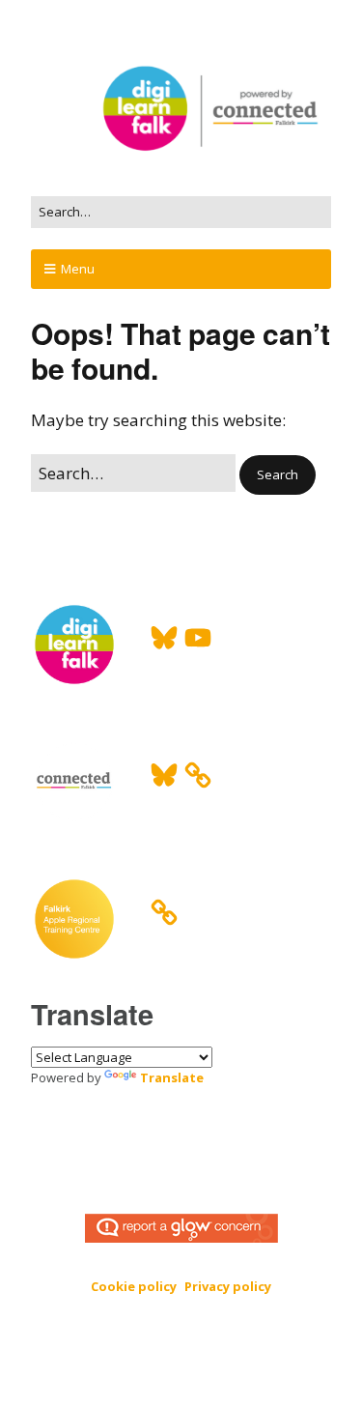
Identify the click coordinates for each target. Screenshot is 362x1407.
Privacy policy (227, 1286)
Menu (78, 268)
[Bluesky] (164, 637)
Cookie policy (134, 1286)
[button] (277, 475)
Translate (172, 1077)
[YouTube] (197, 637)
